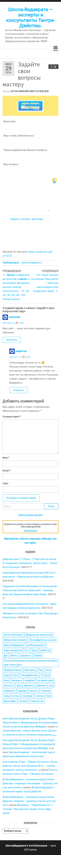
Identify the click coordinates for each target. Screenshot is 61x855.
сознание (27, 695)
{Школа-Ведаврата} (14, 645)
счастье (39, 695)
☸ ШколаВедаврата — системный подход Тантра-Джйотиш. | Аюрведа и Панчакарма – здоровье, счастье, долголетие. (30, 783)
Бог (27, 650)
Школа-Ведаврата (32, 262)
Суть (15, 675)
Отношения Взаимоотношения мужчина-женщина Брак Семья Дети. (30, 662)
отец (51, 685)
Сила (48, 669)
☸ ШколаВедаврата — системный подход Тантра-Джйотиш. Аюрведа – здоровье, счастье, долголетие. (29, 801)
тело (48, 695)
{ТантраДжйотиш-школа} (42, 639)
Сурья (7, 675)
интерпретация (45, 680)
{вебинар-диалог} (36, 645)
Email (7, 470)
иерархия (30, 680)
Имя (6, 457)
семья (7, 695)
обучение (41, 685)
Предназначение (13, 669)
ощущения (9, 690)
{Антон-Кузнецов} (13, 634)
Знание (38, 655)
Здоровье (26, 655)
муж (19, 685)
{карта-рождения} (13, 650)
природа (22, 690)
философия (10, 701)
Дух (6, 655)
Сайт (5, 483)
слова (16, 695)
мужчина (28, 685)
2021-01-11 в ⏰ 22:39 (19, 357)
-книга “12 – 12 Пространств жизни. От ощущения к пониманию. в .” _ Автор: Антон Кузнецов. (30, 563)
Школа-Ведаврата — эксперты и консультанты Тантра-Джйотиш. (30, 17)
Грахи (35, 650)
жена (6, 680)
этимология (36, 701)
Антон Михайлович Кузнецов (30, 91)
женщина (17, 680)
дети (47, 675)
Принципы (30, 669)
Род (40, 669)
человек (23, 701)
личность (9, 685)
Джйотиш (45, 650)
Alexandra (14, 317)
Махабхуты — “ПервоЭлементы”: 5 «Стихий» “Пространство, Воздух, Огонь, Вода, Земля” (28, 809)
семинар (45, 690)
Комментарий (12, 416)
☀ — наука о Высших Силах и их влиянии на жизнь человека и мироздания (30, 730)
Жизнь (14, 655)
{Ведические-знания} (15, 639)
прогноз (33, 690)
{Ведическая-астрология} (39, 634)
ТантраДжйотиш (29, 675)
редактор (20, 351)
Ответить (11, 339)
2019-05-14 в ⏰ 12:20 (13, 323)
